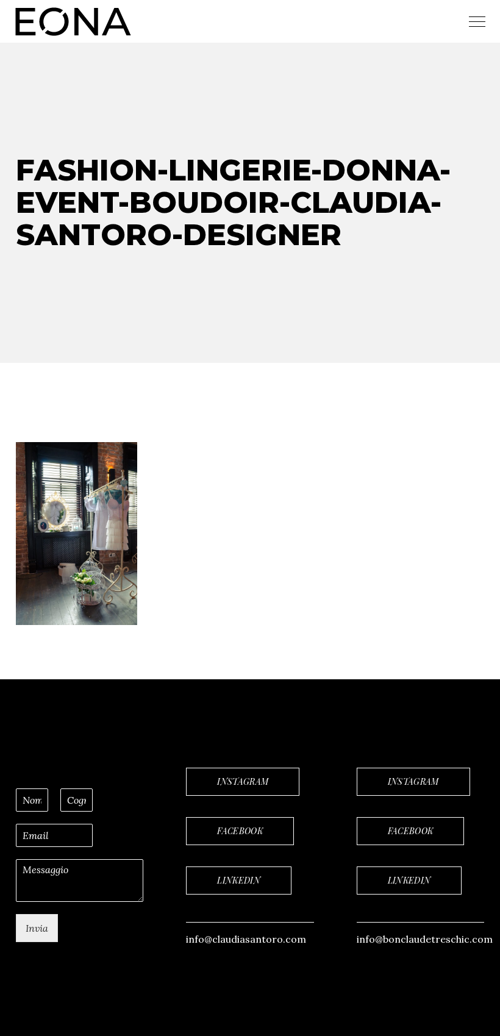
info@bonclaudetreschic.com (425, 939)
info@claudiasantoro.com (246, 939)
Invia (37, 928)
